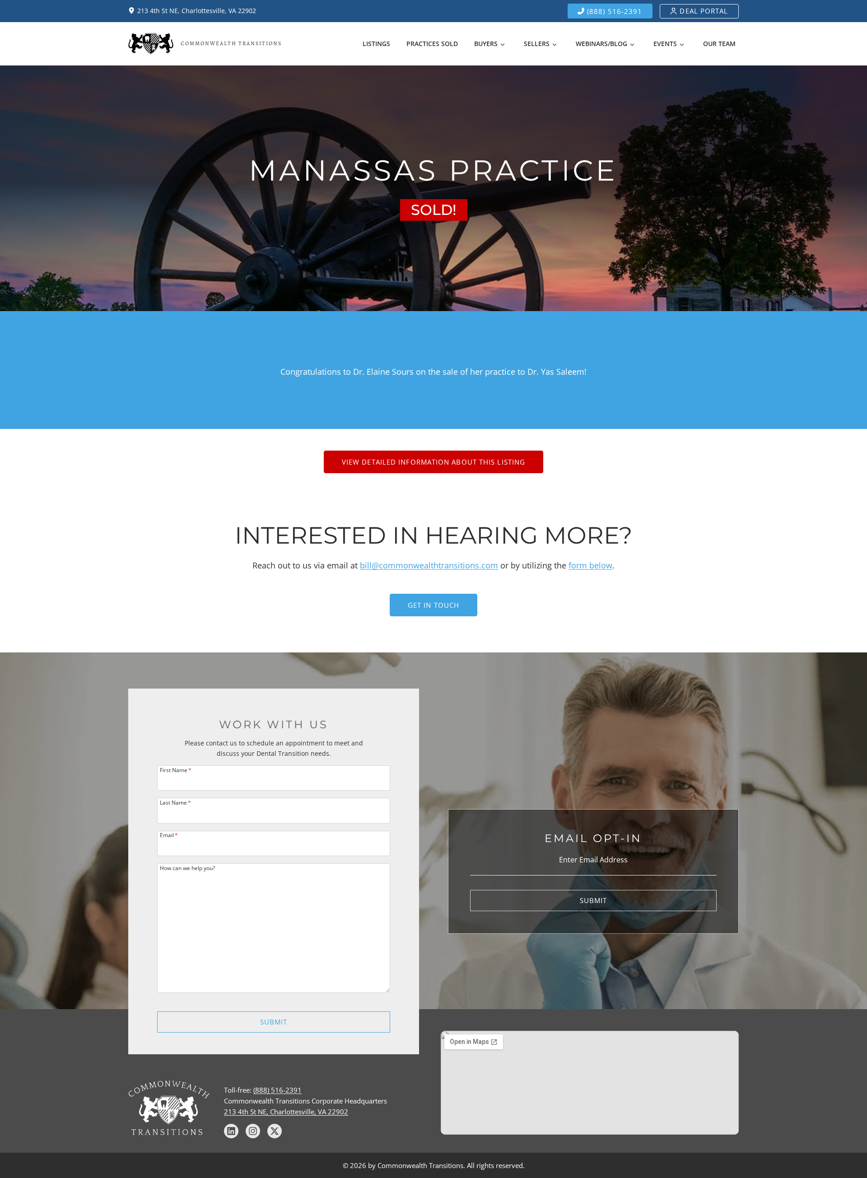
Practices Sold (432, 43)
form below (590, 565)
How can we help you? (187, 867)
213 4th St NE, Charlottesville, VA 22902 (286, 1111)
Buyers (486, 43)
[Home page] (205, 44)
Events (665, 43)
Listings (376, 43)
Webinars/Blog (601, 43)
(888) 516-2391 (277, 1089)
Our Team (719, 43)
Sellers (537, 43)
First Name (175, 769)
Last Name (175, 802)
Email (169, 834)
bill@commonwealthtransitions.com (429, 565)
